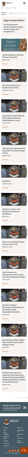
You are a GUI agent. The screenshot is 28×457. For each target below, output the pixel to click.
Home (2, 8)
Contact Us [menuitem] (7, 445)
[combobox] (17, 13)
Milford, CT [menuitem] (20, 438)
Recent (3, 12)
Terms (12, 453)
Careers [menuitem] (6, 440)
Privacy (15, 453)
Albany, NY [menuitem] (20, 428)
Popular (3, 14)
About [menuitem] (5, 430)
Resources (8, 8)
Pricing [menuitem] (5, 428)
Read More (5, 64)
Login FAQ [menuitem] (6, 443)
